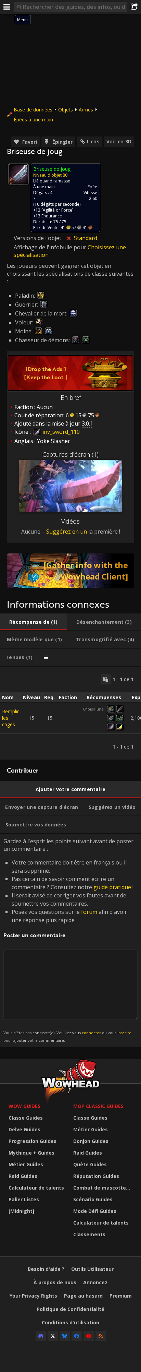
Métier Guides (26, 1164)
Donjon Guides (90, 1141)
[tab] (33, 622)
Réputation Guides (96, 1176)
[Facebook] (77, 1336)
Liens (93, 141)
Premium (121, 1295)
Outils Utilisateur (92, 1269)
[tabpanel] (70, 713)
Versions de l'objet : (39, 238)
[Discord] (41, 1336)
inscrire (124, 1032)
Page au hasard (83, 1295)
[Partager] (134, 7)
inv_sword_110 (60, 432)
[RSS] (100, 1336)
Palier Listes (24, 1199)
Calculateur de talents (36, 1187)
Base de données (33, 109)
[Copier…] (106, 679)
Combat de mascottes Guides (103, 1187)
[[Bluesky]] (65, 1336)
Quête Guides (90, 1164)
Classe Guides (26, 1117)
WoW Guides (24, 1106)
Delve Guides (24, 1129)
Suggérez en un (66, 531)
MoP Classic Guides (98, 1106)
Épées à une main (33, 119)
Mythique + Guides (31, 1152)
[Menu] (7, 7)
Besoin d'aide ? (46, 1269)
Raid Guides (23, 1176)
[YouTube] (89, 1336)
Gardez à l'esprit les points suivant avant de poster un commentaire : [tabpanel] (68, 940)
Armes (86, 109)
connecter (91, 1032)
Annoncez (95, 1282)
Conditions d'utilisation (70, 1322)
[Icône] (18, 174)
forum (89, 912)
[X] (53, 1336)
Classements (89, 1234)
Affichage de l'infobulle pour (51, 247)
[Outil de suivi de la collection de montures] (70, 570)
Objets (65, 109)
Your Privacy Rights (33, 1295)
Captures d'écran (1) (70, 454)
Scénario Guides (93, 1199)
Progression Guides (32, 1141)
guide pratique (112, 887)
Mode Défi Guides (94, 1211)
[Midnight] (21, 1211)
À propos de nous (55, 1282)
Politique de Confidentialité (70, 1309)
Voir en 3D (118, 141)
